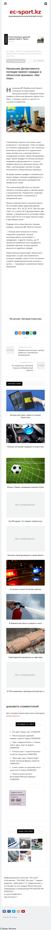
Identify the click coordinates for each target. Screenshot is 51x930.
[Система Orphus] (17, 792)
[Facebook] (9, 911)
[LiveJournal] (34, 333)
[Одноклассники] (20, 333)
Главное (19, 51)
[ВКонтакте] (16, 333)
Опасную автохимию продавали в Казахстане (25, 447)
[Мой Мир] (23, 333)
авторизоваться (13, 716)
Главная (11, 51)
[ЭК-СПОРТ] (25, 10)
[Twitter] (13, 911)
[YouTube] (23, 911)
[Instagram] (18, 911)
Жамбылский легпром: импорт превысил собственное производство (31, 352)
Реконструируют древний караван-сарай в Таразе (14, 38)
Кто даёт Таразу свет (21, 732)
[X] (27, 333)
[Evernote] (31, 333)
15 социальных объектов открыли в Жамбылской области (22, 367)
